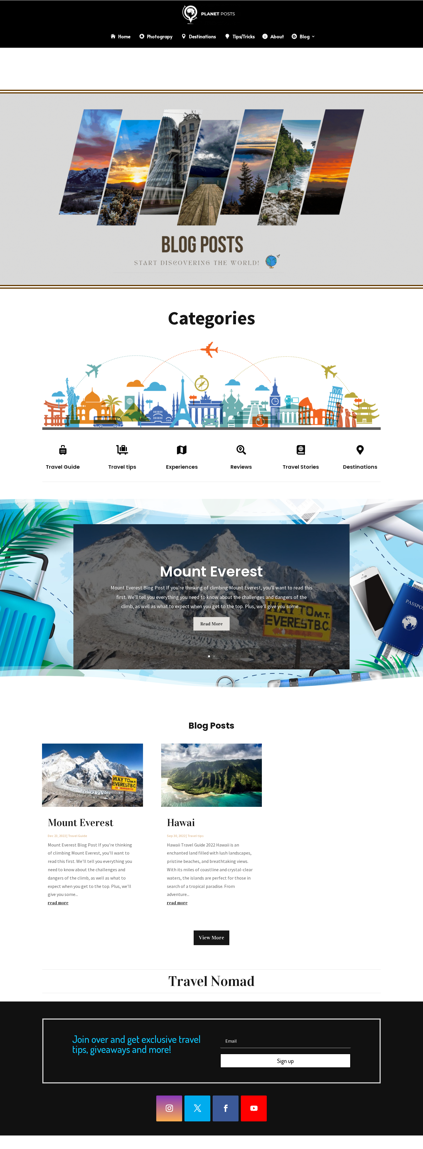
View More (211, 937)
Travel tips (122, 466)
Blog (305, 36)
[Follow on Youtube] (254, 1108)
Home (124, 36)
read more (58, 902)
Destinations (202, 36)
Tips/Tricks (244, 36)
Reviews (241, 466)
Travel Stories (301, 466)
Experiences (182, 466)
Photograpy (159, 36)
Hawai (181, 822)
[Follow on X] (197, 1108)
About (277, 36)
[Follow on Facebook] (226, 1108)
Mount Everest (211, 571)
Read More (211, 624)
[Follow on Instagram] (169, 1108)
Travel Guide (63, 466)
